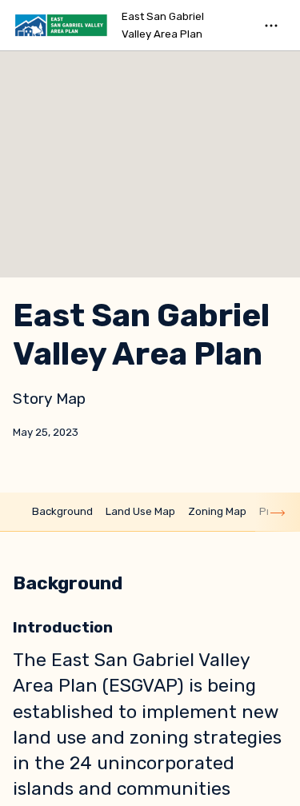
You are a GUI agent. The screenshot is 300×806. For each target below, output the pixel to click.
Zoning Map (217, 511)
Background (62, 511)
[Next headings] (277, 512)
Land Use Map (140, 511)
